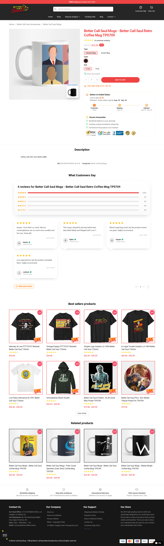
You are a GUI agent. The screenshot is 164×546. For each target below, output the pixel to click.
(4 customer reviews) (102, 40)
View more (82, 413)
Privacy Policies (52, 519)
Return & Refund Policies (93, 519)
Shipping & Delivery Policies (94, 512)
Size (85, 65)
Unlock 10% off (5, 535)
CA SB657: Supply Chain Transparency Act (62, 525)
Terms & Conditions (54, 515)
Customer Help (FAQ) (92, 525)
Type (86, 49)
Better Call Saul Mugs (52, 24)
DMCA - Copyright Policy (56, 522)
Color (86, 57)
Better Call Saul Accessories (28, 24)
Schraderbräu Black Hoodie (58, 398)
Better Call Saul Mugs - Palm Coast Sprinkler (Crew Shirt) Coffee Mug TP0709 (61, 469)
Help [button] (159, 543)
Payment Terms (90, 515)
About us (50, 512)
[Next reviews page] (148, 287)
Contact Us (88, 522)
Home (11, 24)
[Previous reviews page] (136, 287)
